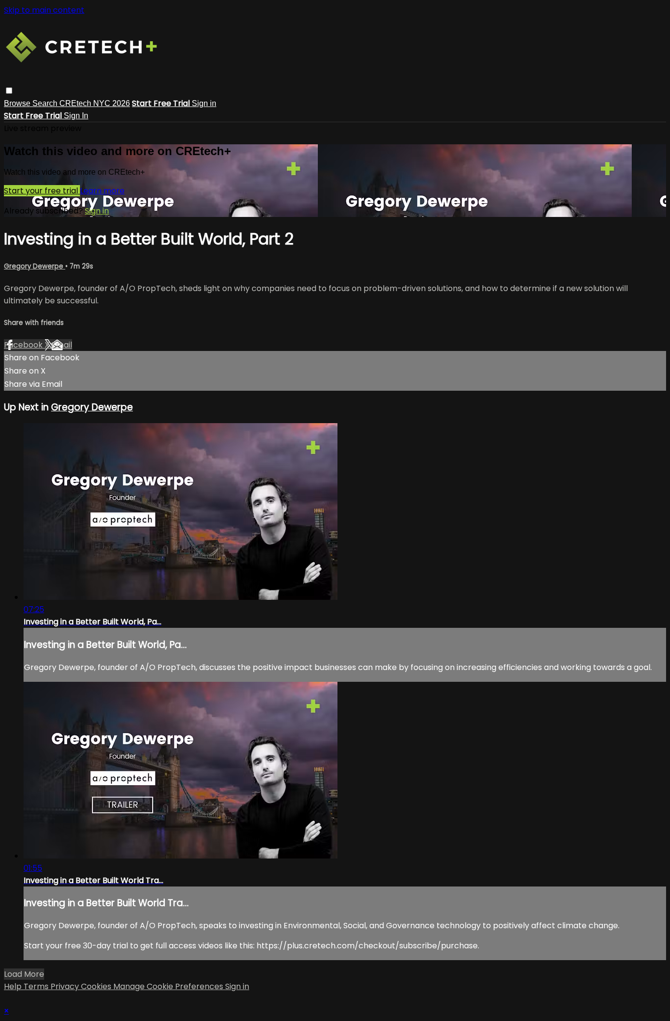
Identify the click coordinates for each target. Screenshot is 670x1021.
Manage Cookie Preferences (169, 986)
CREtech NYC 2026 (94, 103)
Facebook (24, 344)
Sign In (76, 115)
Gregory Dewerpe (34, 266)
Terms (37, 986)
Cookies (97, 986)
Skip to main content (44, 10)
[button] (9, 90)
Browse (18, 103)
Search (45, 103)
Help (14, 986)
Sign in (204, 103)
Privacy (66, 986)
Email (62, 344)
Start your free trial (42, 190)
